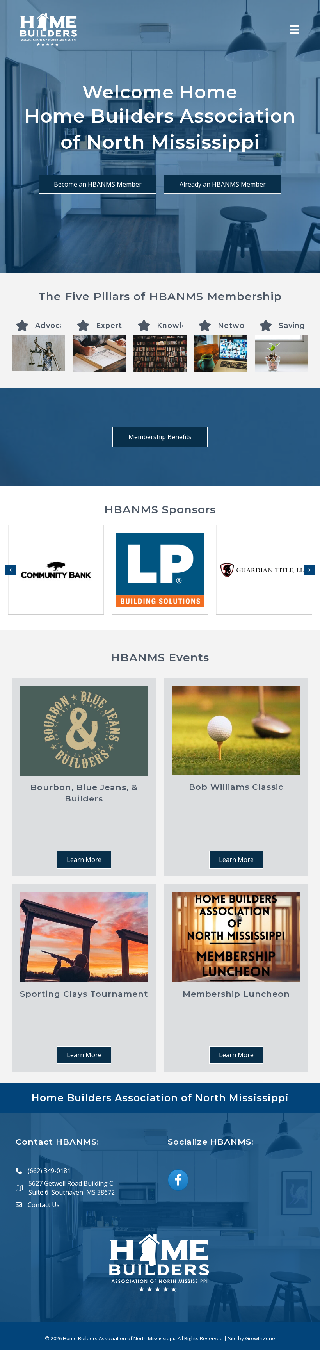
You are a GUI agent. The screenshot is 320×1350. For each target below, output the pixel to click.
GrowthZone (260, 1338)
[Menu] (294, 29)
